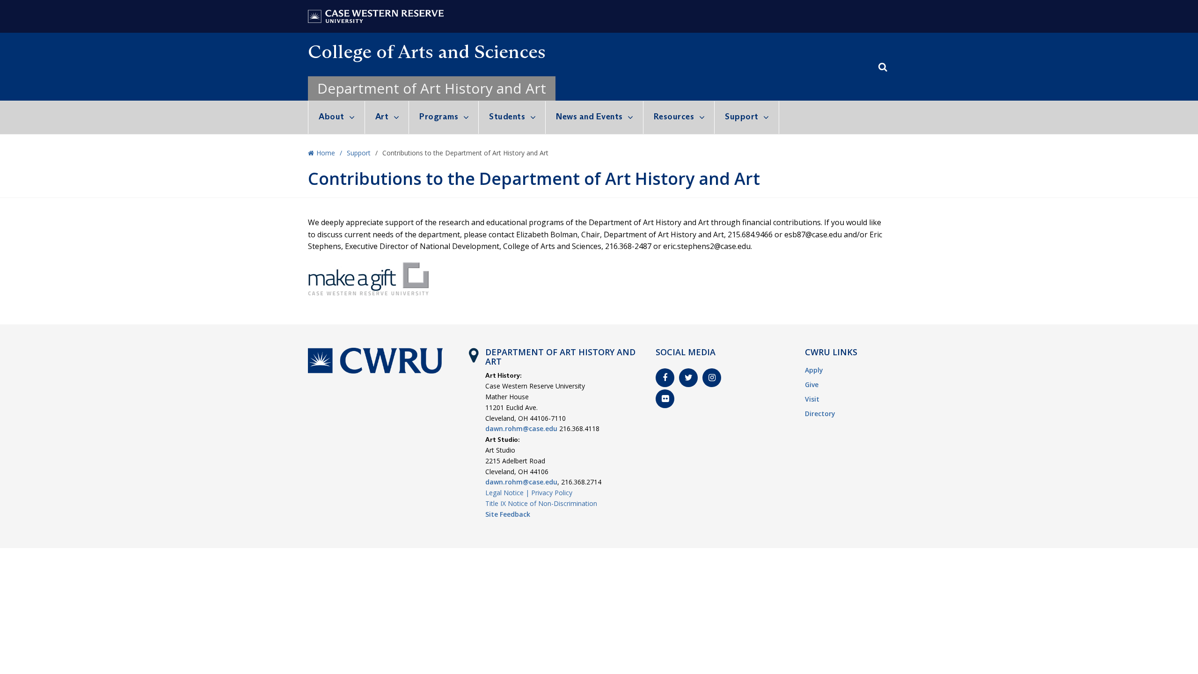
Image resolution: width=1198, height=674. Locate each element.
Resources (674, 116)
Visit (812, 399)
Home (325, 152)
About (331, 116)
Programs (438, 116)
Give (811, 384)
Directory (820, 413)
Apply (814, 370)
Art (382, 116)
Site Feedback (507, 514)
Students (507, 116)
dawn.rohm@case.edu (521, 428)
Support (742, 116)
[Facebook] (665, 377)
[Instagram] (711, 377)
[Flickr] (665, 398)
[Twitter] (688, 377)
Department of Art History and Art (431, 88)
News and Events (589, 116)
